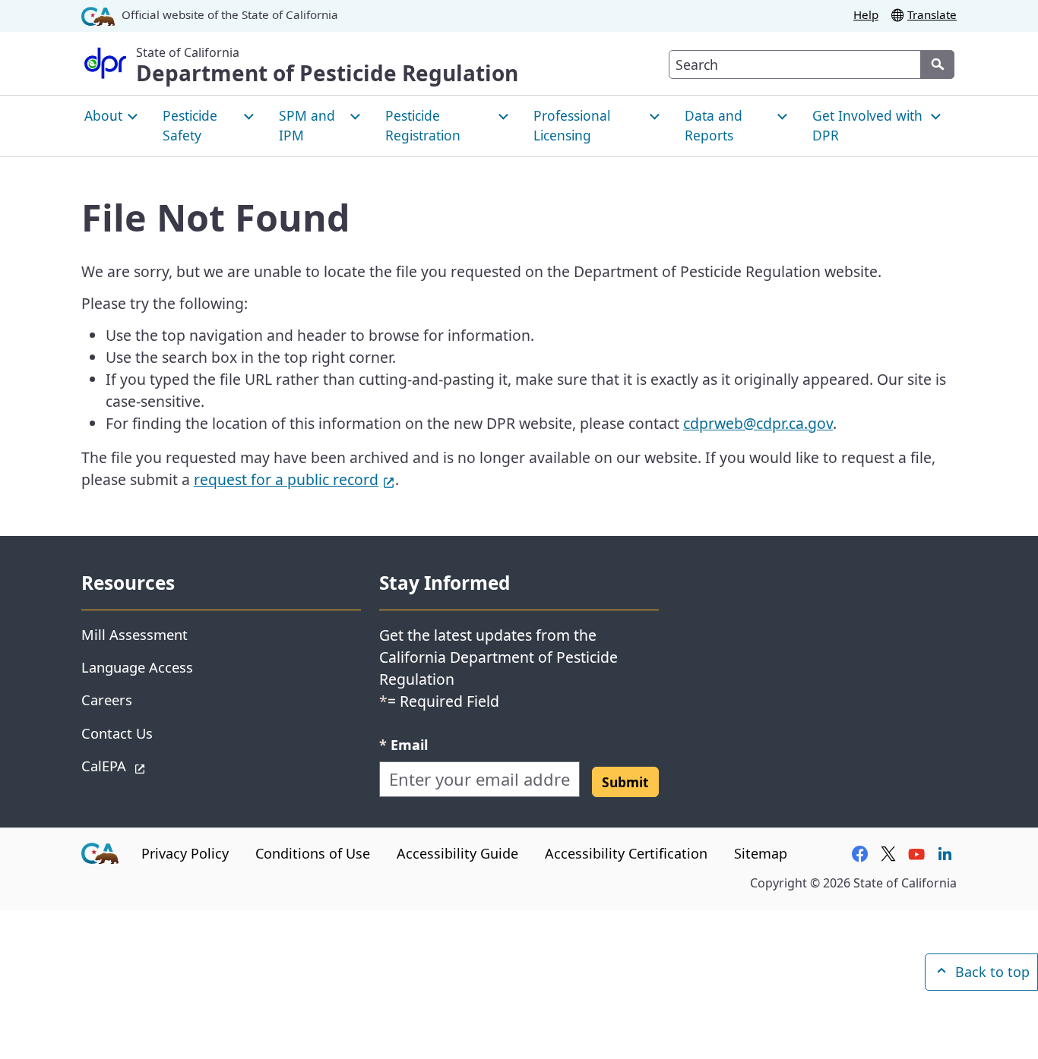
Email (403, 744)
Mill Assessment (134, 634)
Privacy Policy (185, 853)
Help (865, 14)
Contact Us (117, 732)
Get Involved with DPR (867, 125)
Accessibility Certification (626, 853)
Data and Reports (713, 125)
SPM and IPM (307, 125)
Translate (932, 14)
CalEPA (157, 765)
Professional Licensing (571, 125)
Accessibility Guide (457, 853)
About (103, 115)
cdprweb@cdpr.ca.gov (758, 423)
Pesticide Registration (422, 125)
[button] (625, 782)
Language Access (137, 666)
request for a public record (294, 479)
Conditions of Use (312, 853)
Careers (106, 699)
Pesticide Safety (190, 125)
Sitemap (760, 853)
